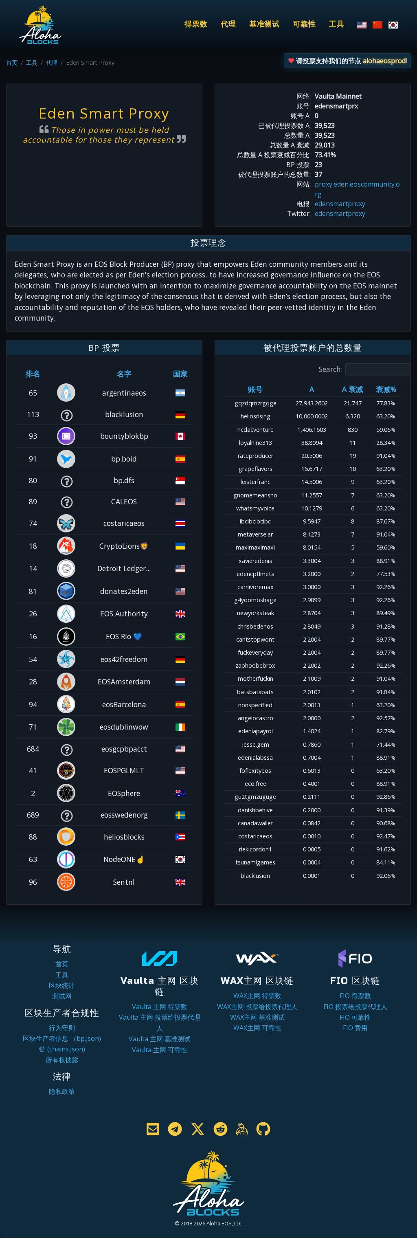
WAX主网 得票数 (257, 995)
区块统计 (62, 985)
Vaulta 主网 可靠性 (159, 1049)
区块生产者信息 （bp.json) (62, 1038)
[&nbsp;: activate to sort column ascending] (66, 373)
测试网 (62, 996)
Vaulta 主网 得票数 (159, 1006)
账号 (255, 389)
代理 (228, 24)
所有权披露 (62, 1059)
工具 (337, 24)
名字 (124, 373)
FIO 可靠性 (355, 1017)
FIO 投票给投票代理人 (355, 1006)
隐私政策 (62, 1091)
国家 (180, 373)
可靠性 (304, 24)
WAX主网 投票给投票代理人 (257, 1006)
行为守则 (62, 1027)
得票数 (196, 24)
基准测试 (264, 24)
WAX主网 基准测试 (257, 1017)
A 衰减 (352, 389)
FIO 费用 (355, 1027)
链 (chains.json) (62, 1048)
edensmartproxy (340, 203)
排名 (33, 373)
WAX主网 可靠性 (257, 1027)
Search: (330, 369)
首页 (12, 62)
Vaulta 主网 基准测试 (160, 1038)
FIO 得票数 (355, 995)
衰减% (386, 389)
